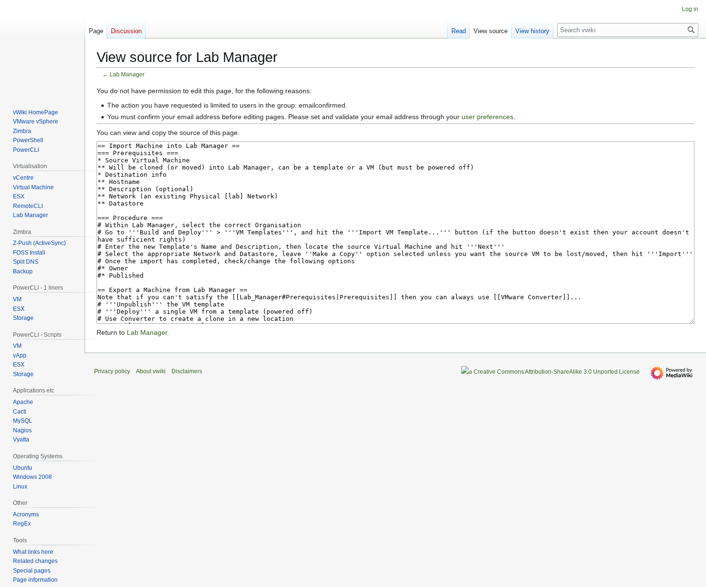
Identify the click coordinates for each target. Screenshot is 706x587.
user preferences (487, 117)
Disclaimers (186, 371)
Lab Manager (127, 74)
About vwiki (151, 371)
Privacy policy (112, 371)
